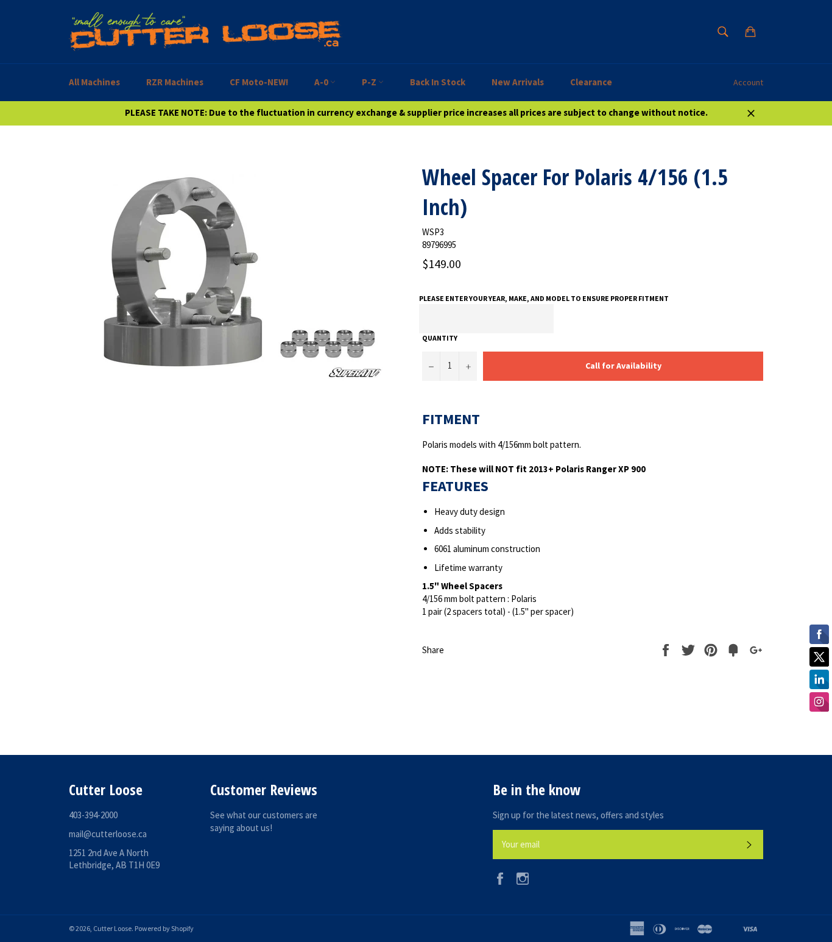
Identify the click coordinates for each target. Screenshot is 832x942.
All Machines (94, 82)
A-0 (322, 82)
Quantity (439, 337)
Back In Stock (437, 82)
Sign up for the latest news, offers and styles (578, 815)
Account (748, 82)
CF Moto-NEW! (259, 82)
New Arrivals (518, 82)
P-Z (370, 82)
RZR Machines (174, 82)
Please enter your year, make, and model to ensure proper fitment (544, 298)
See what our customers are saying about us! (263, 821)
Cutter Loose (112, 928)
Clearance (591, 82)
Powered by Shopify (164, 928)
